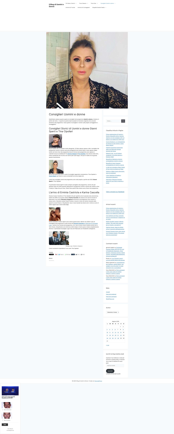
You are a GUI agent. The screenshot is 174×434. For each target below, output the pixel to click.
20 (115, 335)
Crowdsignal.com (10, 430)
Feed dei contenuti (111, 294)
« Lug (107, 345)
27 (115, 338)
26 (113, 338)
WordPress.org (110, 299)
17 (107, 335)
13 (115, 332)
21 (118, 335)
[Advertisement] (87, 21)
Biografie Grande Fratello (99, 7)
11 (109, 332)
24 (107, 338)
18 (110, 335)
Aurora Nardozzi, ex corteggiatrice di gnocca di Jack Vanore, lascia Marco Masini (115, 143)
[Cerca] (123, 121)
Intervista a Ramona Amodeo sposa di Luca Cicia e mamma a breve (114, 181)
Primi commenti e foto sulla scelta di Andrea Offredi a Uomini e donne (115, 271)
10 (107, 332)
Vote (5, 424)
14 (118, 332)
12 (112, 332)
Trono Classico (82, 3)
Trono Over (93, 3)
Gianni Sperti (52, 176)
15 (120, 332)
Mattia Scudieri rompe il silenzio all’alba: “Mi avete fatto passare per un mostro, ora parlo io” (114, 223)
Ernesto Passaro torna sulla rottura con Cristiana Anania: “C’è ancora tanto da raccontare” (115, 233)
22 (121, 335)
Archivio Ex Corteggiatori (84, 7)
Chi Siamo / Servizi (70, 3)
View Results (10, 428)
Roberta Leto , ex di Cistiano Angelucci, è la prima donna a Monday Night (114, 155)
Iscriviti (110, 371)
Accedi (108, 292)
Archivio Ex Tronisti (70, 7)
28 (118, 338)
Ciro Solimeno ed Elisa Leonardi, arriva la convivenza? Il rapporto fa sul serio (115, 217)
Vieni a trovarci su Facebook (115, 192)
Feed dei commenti (111, 296)
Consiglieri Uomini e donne (107, 3)
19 (112, 335)
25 (110, 338)
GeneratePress (98, 381)
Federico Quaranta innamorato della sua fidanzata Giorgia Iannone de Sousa (114, 149)
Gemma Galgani (72, 153)
